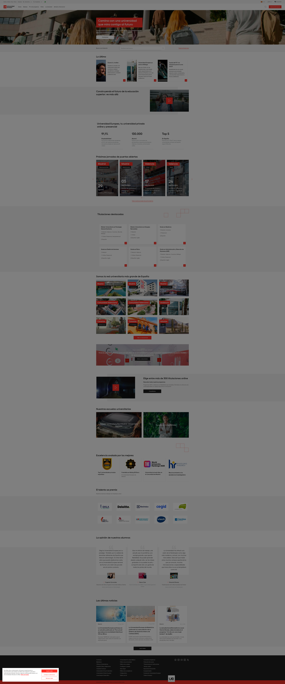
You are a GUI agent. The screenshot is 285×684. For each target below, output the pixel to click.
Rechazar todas (49, 678)
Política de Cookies (25, 674)
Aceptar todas (49, 671)
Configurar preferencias (49, 674)
